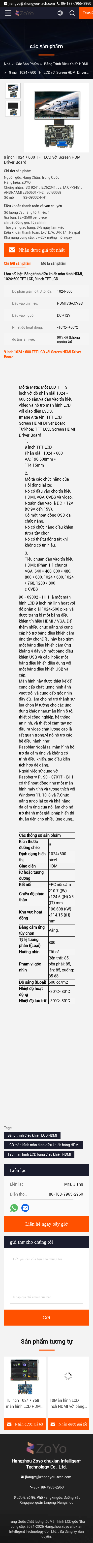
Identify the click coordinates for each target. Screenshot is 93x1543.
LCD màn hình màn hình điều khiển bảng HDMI (43, 1145)
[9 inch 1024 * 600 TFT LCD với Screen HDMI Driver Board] (56, 117)
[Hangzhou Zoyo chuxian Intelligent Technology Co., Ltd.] (24, 13)
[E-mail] (25, 1208)
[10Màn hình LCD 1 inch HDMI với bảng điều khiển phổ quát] (63, 1376)
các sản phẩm (27, 64)
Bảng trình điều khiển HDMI (66, 64)
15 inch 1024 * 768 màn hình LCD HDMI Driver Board (19, 1404)
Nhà (7, 64)
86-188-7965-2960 (75, 3)
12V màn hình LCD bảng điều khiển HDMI (39, 1154)
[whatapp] (14, 1208)
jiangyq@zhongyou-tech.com (32, 3)
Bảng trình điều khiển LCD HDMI (32, 1135)
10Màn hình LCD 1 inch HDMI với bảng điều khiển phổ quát (62, 1404)
